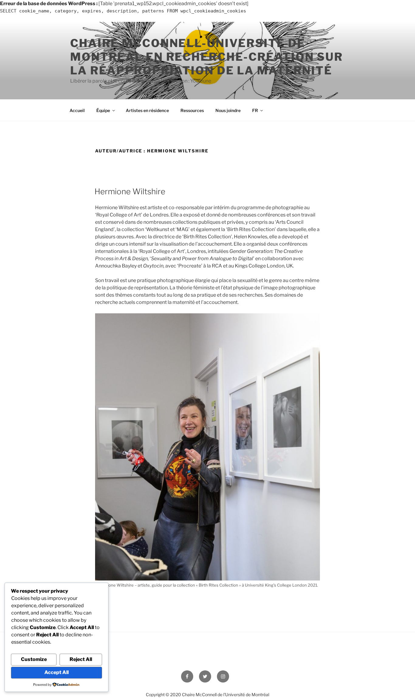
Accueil (77, 110)
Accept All (56, 672)
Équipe (103, 110)
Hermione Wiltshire (129, 191)
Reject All (81, 659)
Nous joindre (228, 110)
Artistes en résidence (147, 110)
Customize (34, 659)
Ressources (192, 110)
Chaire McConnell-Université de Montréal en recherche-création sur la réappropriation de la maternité (206, 56)
